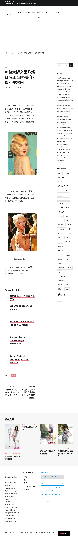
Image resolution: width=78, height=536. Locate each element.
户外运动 (60, 255)
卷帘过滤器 (67, 242)
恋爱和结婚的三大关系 (30, 428)
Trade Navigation (29, 486)
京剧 (69, 229)
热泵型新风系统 (61, 280)
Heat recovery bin (40, 2)
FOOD (59, 195)
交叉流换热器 (61, 229)
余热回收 (60, 237)
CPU (66, 191)
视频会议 (60, 289)
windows (69, 220)
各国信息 (27, 489)
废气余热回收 (61, 250)
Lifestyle (51, 12)
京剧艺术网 (68, 233)
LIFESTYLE (60, 207)
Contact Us (8, 2)
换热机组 (60, 259)
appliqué (61, 177)
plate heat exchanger (61, 212)
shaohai (7, 87)
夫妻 (25, 480)
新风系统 (60, 263)
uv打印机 (60, 220)
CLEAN (59, 191)
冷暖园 (59, 242)
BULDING (60, 181)
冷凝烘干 (68, 237)
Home (19, 12)
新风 (67, 259)
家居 (25, 483)
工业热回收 (60, 246)
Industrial (26, 12)
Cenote (35, 533)
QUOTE (60, 216)
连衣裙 (62, 294)
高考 (59, 300)
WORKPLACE (61, 224)
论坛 (67, 289)
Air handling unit (18, 2)
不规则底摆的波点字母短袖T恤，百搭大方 (65, 454)
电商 (67, 284)
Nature (39, 17)
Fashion (44, 12)
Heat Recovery (63, 203)
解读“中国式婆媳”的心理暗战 (47, 452)
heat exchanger (29, 2)
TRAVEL (58, 12)
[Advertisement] (39, 35)
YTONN (69, 224)
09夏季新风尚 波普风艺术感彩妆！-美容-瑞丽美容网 (27, 392)
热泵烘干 (60, 284)
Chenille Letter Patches (63, 186)
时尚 (6, 67)
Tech (33, 12)
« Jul (47, 502)
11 (46, 487)
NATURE (68, 207)
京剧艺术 (60, 233)
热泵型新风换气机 (63, 276)
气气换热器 (61, 268)
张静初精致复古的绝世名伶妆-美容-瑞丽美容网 (12, 391)
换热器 (68, 255)
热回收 (69, 268)
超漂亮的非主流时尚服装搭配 (12, 457)
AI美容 (59, 173)
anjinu (66, 173)
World (39, 12)
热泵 (59, 272)
